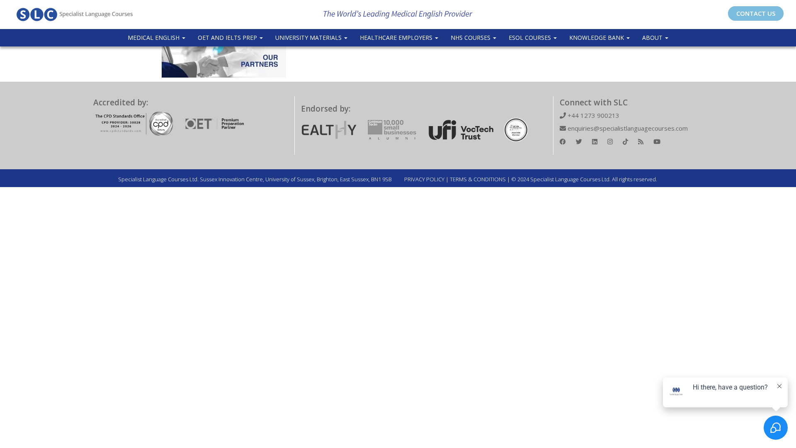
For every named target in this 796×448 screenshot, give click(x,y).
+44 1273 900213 (592, 115)
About (653, 37)
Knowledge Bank (597, 37)
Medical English (154, 37)
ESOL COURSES (531, 37)
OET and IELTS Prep (228, 37)
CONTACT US (755, 13)
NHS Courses (471, 37)
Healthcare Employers (397, 37)
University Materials (309, 37)
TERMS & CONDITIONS (478, 179)
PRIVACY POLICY (424, 179)
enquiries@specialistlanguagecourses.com (627, 128)
